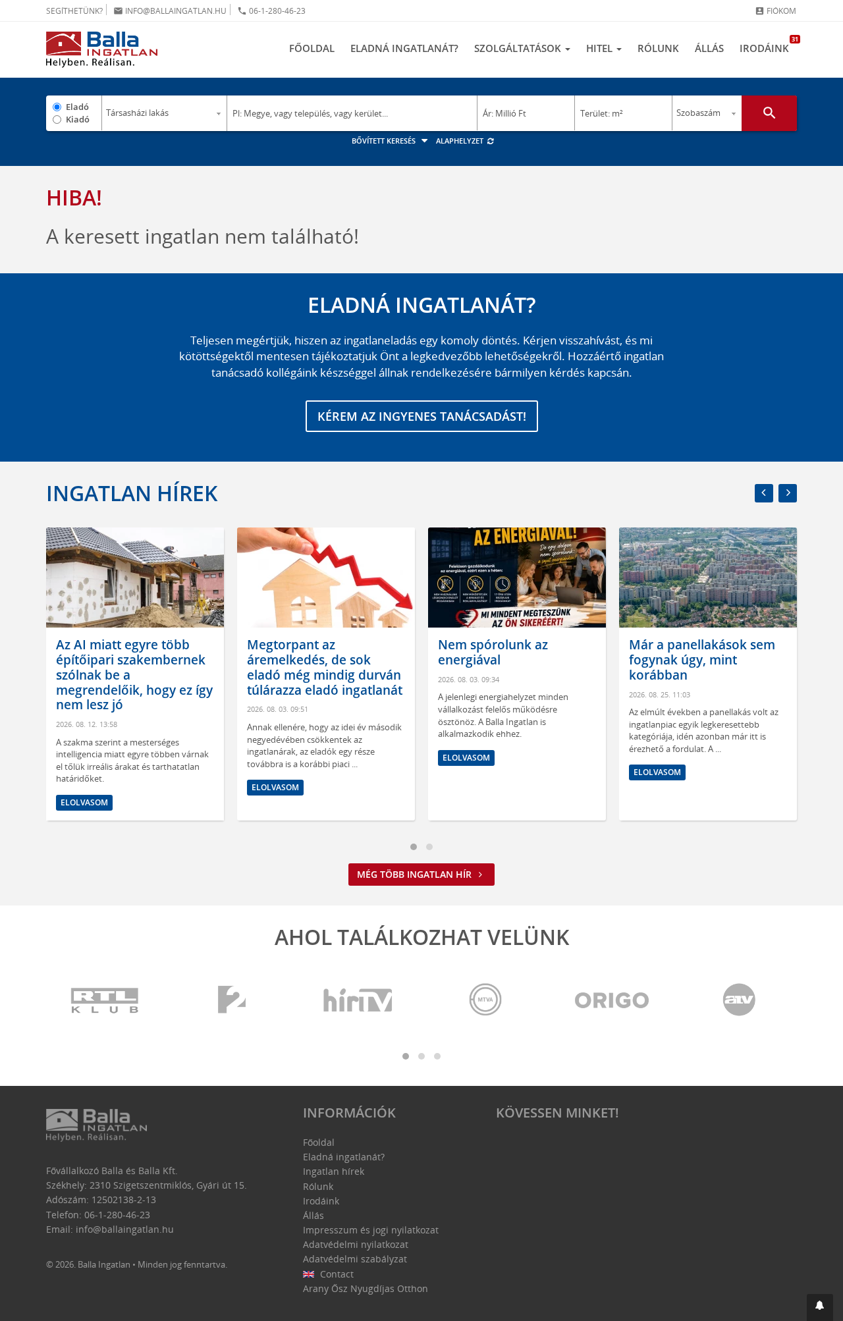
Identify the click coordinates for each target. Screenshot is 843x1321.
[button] (820, 1307)
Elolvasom (84, 802)
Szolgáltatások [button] (519, 48)
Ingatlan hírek (131, 493)
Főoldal (312, 48)
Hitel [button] (600, 48)
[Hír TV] (359, 1000)
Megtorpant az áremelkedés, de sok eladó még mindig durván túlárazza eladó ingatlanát (324, 667)
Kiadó (78, 119)
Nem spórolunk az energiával (493, 652)
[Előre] (787, 493)
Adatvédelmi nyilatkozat (355, 1244)
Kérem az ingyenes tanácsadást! (421, 416)
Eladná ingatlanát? (404, 48)
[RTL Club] (105, 1000)
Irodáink (768, 45)
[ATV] (739, 1000)
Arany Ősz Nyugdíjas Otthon (365, 1288)
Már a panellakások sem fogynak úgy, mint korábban (702, 660)
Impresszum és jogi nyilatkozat (371, 1230)
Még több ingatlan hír (415, 874)
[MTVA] (485, 1000)
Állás (709, 48)
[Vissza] (764, 493)
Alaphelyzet (460, 141)
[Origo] (612, 1000)
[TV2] (231, 1000)
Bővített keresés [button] (385, 141)
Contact (335, 1274)
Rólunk (658, 48)
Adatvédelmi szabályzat (355, 1259)
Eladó (77, 107)
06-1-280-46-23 (271, 10)
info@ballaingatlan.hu (170, 10)
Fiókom (775, 10)
